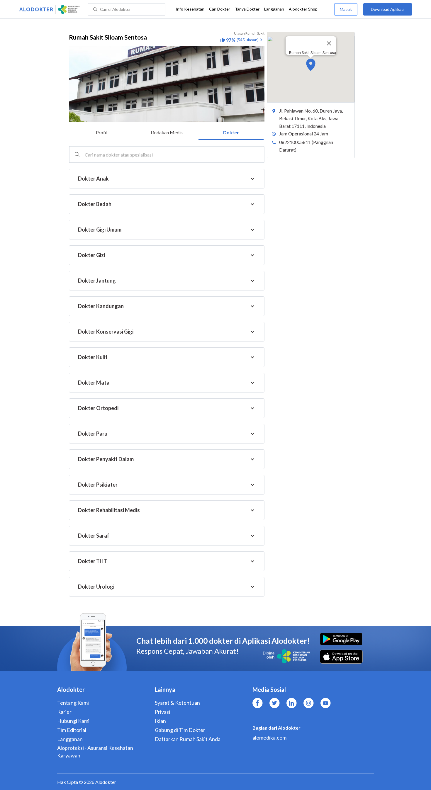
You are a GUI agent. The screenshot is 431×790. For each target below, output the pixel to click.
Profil (101, 132)
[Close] (329, 43)
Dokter (231, 132)
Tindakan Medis (166, 132)
